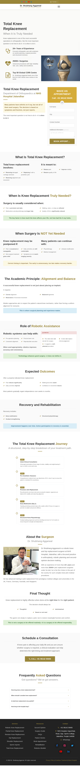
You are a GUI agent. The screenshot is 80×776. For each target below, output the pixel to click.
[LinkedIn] (31, 2)
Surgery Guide (40, 731)
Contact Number (55, 122)
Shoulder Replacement (15, 741)
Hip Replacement (15, 738)
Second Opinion (39, 727)
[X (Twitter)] (26, 2)
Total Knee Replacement (14, 748)
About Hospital (72, 760)
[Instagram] (23, 2)
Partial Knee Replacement (15, 731)
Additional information (56, 130)
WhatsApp (66, 740)
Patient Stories (40, 738)
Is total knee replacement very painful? (22, 701)
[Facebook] (21, 2)
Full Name (53, 107)
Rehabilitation (40, 745)
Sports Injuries (15, 745)
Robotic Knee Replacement (14, 727)
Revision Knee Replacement (15, 734)
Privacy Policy (50, 760)
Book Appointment (63, 141)
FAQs (40, 734)
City (51, 114)
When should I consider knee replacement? (24, 695)
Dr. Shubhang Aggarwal (30, 6)
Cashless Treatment (61, 760)
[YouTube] (29, 2)
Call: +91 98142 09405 (62, 98)
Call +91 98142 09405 (40, 659)
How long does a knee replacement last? (23, 690)
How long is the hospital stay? (20, 706)
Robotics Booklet (40, 748)
